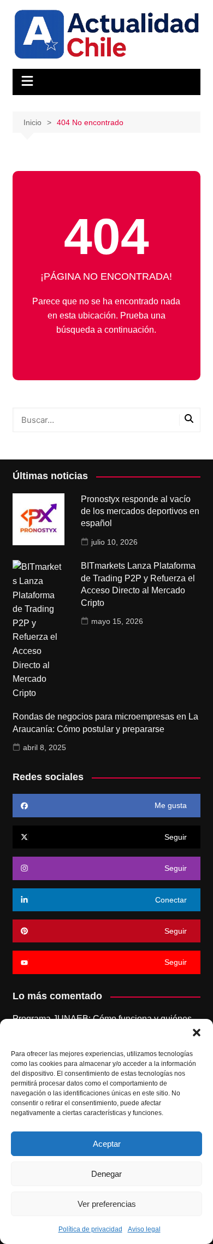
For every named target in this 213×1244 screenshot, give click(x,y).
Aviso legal (144, 1229)
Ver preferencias (107, 1203)
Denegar (106, 1173)
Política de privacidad (90, 1229)
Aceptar (107, 1143)
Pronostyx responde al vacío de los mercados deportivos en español (140, 511)
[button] (196, 1032)
